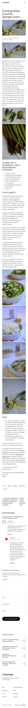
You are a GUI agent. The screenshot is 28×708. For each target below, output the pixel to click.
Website (4, 611)
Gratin (4, 486)
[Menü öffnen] (25, 2)
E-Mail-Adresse (6, 604)
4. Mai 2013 (9, 521)
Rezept (9, 486)
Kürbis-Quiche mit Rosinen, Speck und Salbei (10, 640)
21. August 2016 (24, 663)
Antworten (9, 534)
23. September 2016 (23, 648)
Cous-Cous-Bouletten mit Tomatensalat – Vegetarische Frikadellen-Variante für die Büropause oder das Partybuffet (10, 501)
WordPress (23, 705)
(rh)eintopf (5, 2)
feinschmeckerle (11, 523)
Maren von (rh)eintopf (13, 37)
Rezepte (11, 39)
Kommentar (5, 579)
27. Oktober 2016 (24, 640)
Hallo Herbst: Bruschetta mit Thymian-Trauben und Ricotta (10, 648)
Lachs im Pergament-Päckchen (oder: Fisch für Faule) (9, 663)
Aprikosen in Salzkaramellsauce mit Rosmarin (9, 655)
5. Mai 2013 (12, 538)
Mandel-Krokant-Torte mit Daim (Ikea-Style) (22, 501)
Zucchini (5, 489)
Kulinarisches (5, 39)
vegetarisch (22, 486)
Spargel (15, 486)
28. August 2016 (24, 656)
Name (4, 597)
